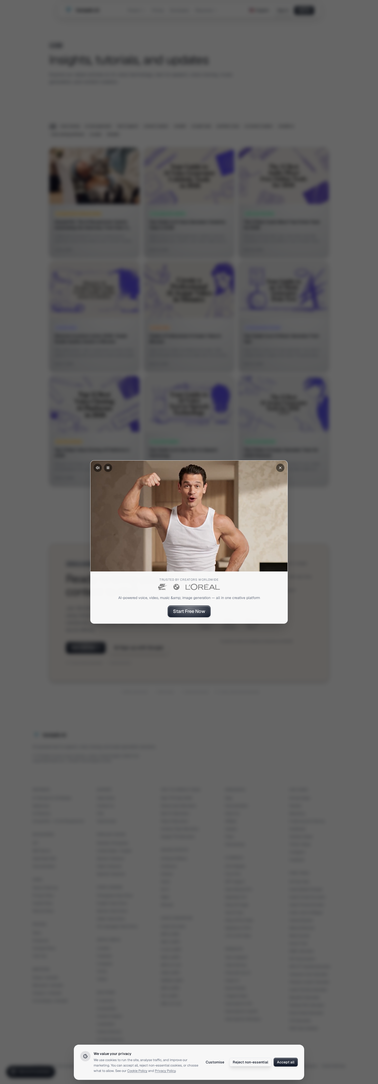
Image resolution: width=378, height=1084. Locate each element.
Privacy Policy (165, 1071)
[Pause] (108, 468)
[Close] (280, 468)
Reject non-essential (250, 1062)
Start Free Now (189, 611)
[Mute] (98, 468)
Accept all (285, 1062)
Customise (215, 1062)
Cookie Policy (137, 1071)
